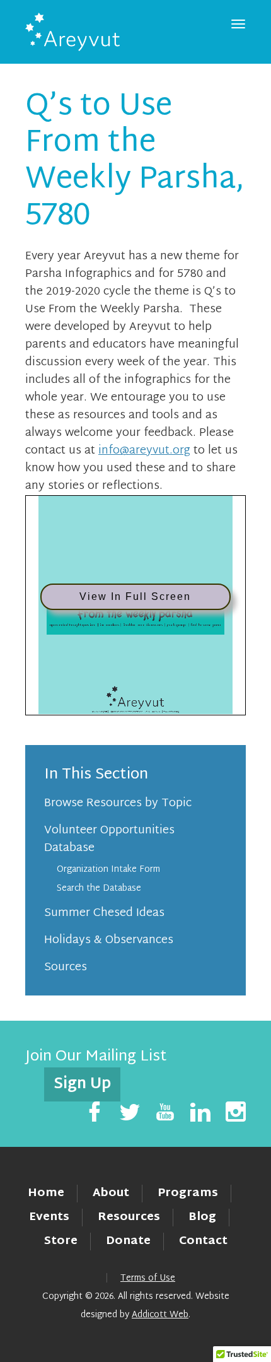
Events (49, 1217)
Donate (128, 1241)
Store (61, 1241)
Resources (129, 1217)
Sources (65, 967)
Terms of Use (147, 1278)
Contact (203, 1241)
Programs (188, 1193)
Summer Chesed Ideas (104, 913)
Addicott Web (160, 1315)
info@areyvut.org (144, 450)
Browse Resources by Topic (118, 803)
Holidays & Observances (108, 940)
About (111, 1193)
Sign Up (82, 1084)
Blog (202, 1217)
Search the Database (99, 888)
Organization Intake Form (108, 870)
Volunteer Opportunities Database (109, 839)
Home (46, 1193)
